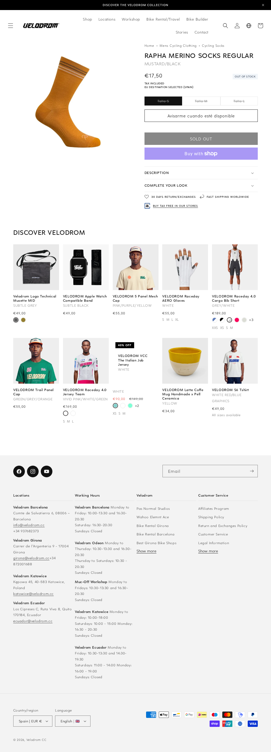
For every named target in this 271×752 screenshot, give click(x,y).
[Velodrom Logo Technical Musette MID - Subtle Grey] (16, 320)
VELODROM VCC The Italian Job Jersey (132, 360)
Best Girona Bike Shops (156, 542)
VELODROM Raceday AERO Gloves (181, 298)
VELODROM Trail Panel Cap (33, 392)
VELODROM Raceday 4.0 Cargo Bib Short (234, 298)
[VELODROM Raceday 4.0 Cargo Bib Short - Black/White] (222, 320)
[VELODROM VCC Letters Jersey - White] (122, 406)
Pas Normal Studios (153, 508)
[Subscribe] (252, 471)
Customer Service (213, 534)
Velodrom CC (36, 740)
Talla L (245, 102)
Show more (146, 550)
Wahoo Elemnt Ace (153, 517)
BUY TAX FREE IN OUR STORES (175, 206)
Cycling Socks (213, 45)
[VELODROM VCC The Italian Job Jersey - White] (115, 406)
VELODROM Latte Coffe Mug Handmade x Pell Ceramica (182, 394)
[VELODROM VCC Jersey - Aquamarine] (130, 406)
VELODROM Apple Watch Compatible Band (85, 298)
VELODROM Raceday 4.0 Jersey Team (85, 392)
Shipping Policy (211, 517)
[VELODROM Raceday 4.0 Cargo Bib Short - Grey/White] (229, 320)
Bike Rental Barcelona (156, 534)
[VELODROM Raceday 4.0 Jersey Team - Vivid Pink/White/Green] (65, 414)
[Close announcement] (263, 5)
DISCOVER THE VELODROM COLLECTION (135, 5)
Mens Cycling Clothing (179, 45)
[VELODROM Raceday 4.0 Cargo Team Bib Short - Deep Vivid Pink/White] (237, 320)
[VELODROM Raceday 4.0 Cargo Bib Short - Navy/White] (214, 320)
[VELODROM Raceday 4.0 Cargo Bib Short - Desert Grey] (244, 320)
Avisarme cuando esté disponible (201, 115)
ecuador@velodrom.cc (32, 620)
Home (149, 45)
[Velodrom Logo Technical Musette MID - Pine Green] (23, 320)
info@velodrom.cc (29, 524)
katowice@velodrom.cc (33, 593)
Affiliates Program (213, 508)
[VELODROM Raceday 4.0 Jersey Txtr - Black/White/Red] (73, 414)
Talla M (207, 102)
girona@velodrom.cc (31, 558)
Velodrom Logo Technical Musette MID (34, 298)
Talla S (169, 102)
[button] (10, 25)
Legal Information (213, 542)
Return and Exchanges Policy (222, 525)
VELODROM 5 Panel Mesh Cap (135, 298)
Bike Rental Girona (153, 525)
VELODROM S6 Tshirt (230, 390)
